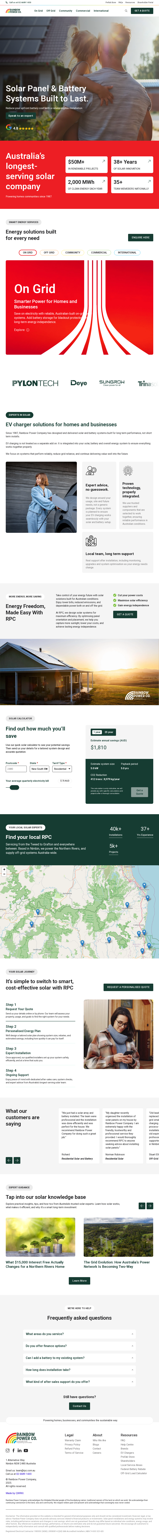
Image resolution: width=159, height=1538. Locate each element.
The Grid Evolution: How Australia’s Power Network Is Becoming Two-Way (117, 1264)
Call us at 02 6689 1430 (20, 2)
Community (65, 10)
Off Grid (50, 10)
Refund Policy (72, 1448)
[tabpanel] (79, 307)
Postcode (12, 763)
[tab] (28, 253)
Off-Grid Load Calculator (134, 1473)
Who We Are (99, 1440)
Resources (130, 2)
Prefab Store (111, 2)
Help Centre (127, 1444)
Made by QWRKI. (15, 1493)
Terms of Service (74, 1452)
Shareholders (128, 1460)
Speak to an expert (20, 115)
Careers (97, 1452)
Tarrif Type (59, 763)
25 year (109, 732)
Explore (19, 330)
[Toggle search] (126, 11)
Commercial (83, 10)
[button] (79, 1334)
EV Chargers (127, 1452)
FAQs (120, 2)
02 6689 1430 (24, 1473)
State (34, 763)
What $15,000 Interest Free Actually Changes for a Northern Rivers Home (35, 1264)
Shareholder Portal (145, 2)
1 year (97, 732)
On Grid (38, 10)
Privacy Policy (72, 1444)
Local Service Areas (131, 1465)
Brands (124, 1448)
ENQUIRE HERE (141, 237)
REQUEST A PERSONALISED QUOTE (128, 987)
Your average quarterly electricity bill (27, 780)
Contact (97, 1448)
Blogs (96, 1444)
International (101, 10)
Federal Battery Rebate (133, 1469)
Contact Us (79, 1406)
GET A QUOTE (142, 10)
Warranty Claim (73, 1440)
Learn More (79, 1280)
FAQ (123, 1440)
